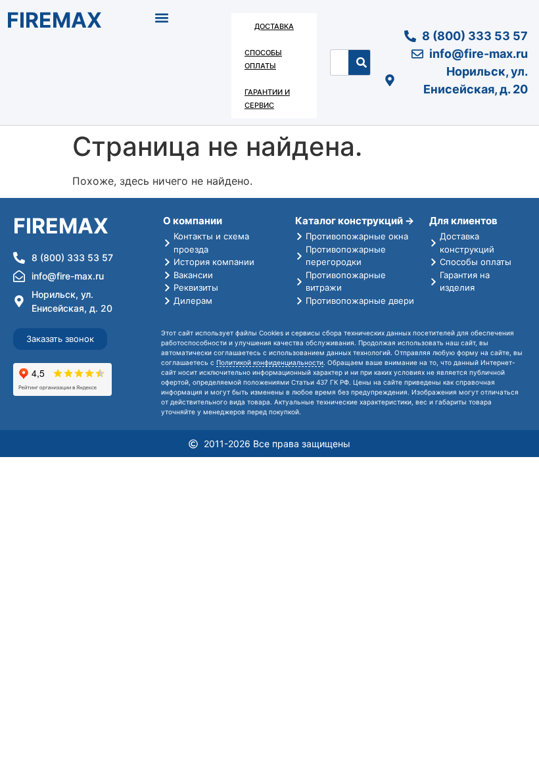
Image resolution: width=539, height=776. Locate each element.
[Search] (361, 62)
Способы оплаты (263, 59)
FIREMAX (54, 20)
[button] (162, 17)
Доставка (274, 26)
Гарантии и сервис (267, 98)
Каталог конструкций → (354, 220)
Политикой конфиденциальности (269, 362)
